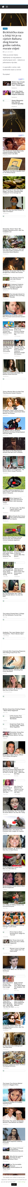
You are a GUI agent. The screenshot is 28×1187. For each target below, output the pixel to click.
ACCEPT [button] (14, 1184)
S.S (12, 52)
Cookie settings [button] (21, 1182)
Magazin (5, 28)
